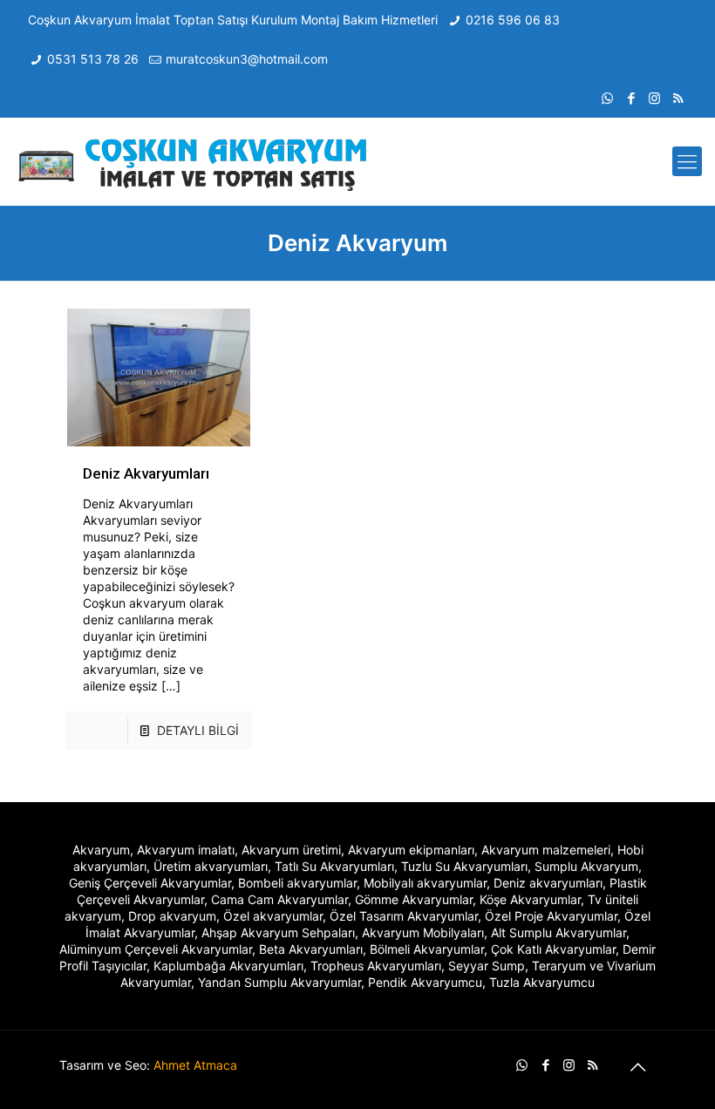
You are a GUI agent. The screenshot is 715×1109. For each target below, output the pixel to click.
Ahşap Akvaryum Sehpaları (278, 932)
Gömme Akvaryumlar (414, 899)
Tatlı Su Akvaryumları (334, 866)
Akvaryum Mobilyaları (423, 932)
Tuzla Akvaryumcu (542, 982)
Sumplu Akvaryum (586, 866)
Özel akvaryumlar (273, 915)
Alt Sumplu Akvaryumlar (558, 932)
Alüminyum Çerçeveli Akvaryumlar (155, 949)
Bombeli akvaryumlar (297, 882)
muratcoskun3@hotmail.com (247, 58)
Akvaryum (101, 849)
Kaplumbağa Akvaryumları (228, 965)
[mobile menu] (687, 161)
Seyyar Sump (486, 965)
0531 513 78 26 (93, 58)
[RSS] (678, 98)
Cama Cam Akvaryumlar (279, 899)
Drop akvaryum (172, 915)
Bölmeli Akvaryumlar (427, 949)
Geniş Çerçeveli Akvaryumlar (150, 882)
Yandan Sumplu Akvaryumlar (279, 982)
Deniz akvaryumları (548, 882)
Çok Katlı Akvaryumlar (553, 949)
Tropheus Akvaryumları (375, 965)
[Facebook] (631, 98)
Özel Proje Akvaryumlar (551, 915)
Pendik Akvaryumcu (425, 982)
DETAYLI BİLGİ (198, 730)
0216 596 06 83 (513, 19)
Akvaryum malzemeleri (545, 849)
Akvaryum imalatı (186, 849)
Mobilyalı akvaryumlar (425, 882)
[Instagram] (654, 98)
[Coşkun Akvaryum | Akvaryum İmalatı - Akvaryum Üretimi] (193, 161)
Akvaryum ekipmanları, (413, 849)
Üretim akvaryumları (210, 866)
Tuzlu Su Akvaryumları (464, 866)
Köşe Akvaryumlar (530, 899)
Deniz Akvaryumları (146, 473)
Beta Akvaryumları (311, 949)
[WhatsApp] (607, 98)
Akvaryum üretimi (291, 849)
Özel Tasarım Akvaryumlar (404, 915)
